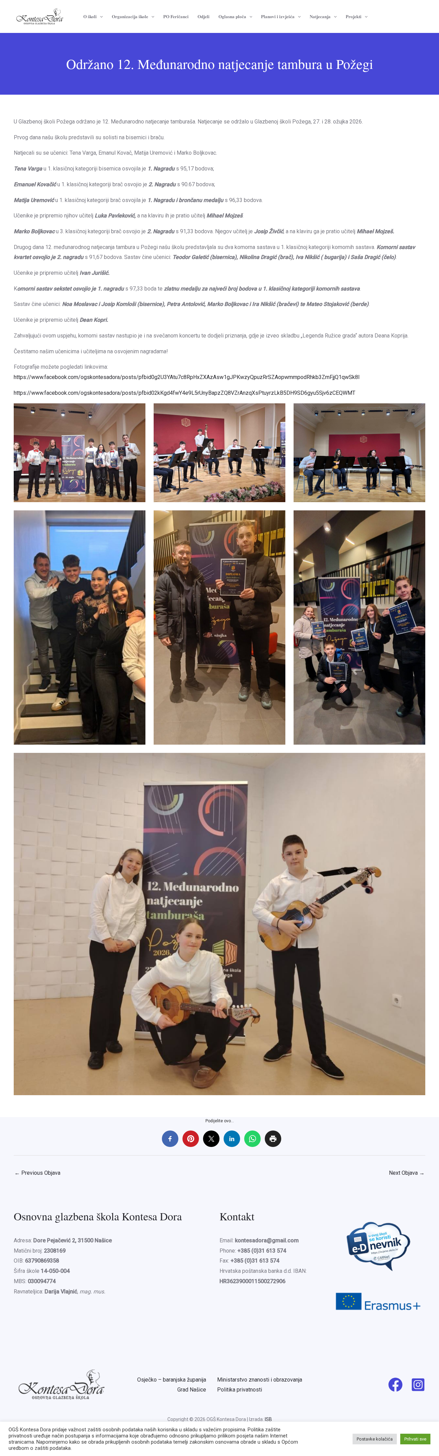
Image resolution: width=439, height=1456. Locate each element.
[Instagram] (418, 1384)
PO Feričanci (176, 16)
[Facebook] (395, 1384)
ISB (268, 1419)
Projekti (353, 16)
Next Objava (407, 1173)
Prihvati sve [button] (415, 1439)
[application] (100, 16)
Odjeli (204, 16)
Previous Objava (37, 1173)
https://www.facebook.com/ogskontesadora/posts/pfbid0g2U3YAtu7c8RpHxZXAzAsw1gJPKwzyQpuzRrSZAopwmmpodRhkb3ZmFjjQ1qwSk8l (186, 377)
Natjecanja (320, 16)
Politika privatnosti (239, 1389)
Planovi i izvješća (278, 16)
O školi (90, 16)
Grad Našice (191, 1389)
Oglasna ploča (232, 16)
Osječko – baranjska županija (171, 1379)
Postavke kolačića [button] (375, 1439)
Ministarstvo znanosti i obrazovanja (259, 1379)
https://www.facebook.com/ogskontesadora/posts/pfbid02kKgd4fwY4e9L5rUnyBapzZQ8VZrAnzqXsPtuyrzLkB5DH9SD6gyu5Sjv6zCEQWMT (184, 393)
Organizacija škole (130, 16)
